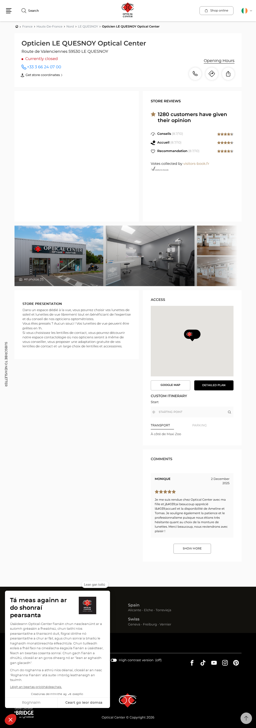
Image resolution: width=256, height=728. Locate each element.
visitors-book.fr (196, 164)
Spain (134, 605)
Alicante (134, 610)
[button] (9, 10)
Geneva (134, 625)
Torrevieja (163, 610)
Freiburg (150, 625)
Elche (148, 610)
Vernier (165, 625)
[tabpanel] (192, 434)
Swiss (134, 619)
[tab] (171, 425)
